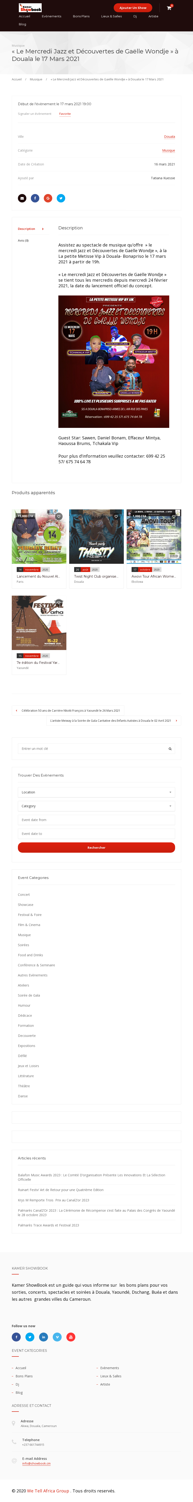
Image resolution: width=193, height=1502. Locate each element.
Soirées (23, 945)
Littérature (26, 1076)
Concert (24, 894)
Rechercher (96, 847)
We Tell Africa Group (48, 1491)
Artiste (153, 16)
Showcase (25, 904)
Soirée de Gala (29, 995)
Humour (24, 1005)
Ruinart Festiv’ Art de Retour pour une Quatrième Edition (61, 1190)
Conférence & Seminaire (36, 965)
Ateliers (23, 985)
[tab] (33, 229)
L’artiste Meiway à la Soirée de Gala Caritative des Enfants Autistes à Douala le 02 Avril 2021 (111, 721)
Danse (23, 1096)
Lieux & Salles (111, 16)
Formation (26, 1025)
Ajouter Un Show (133, 8)
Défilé (22, 1056)
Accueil (24, 16)
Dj (135, 16)
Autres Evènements (33, 975)
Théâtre (24, 1086)
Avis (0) (23, 240)
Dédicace (25, 1015)
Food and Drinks (30, 955)
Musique (36, 79)
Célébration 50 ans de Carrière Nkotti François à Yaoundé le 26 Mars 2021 (70, 711)
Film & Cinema (29, 925)
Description (26, 229)
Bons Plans (81, 16)
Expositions (26, 1045)
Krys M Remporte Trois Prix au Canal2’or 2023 (53, 1200)
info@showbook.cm (36, 1463)
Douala (169, 136)
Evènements (51, 16)
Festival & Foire (30, 914)
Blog (22, 24)
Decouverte (27, 1035)
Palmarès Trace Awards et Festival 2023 (48, 1225)
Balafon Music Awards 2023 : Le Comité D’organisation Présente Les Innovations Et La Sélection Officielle (91, 1177)
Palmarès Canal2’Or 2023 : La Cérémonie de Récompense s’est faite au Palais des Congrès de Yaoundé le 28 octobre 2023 (96, 1212)
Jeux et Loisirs (28, 1066)
